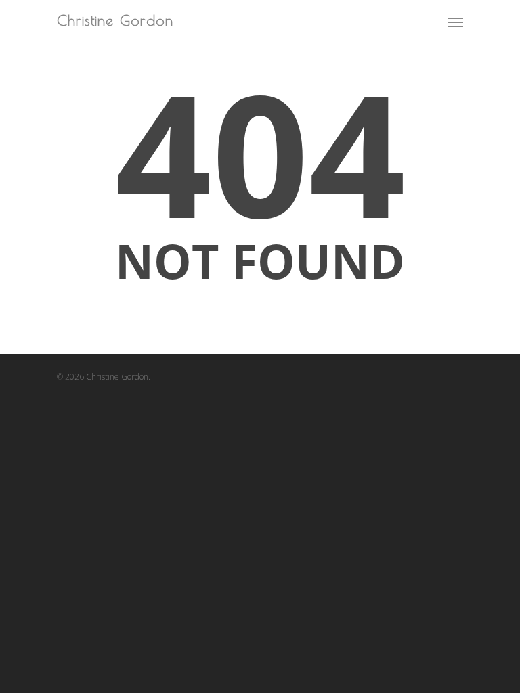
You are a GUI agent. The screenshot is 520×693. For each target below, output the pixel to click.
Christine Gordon (115, 21)
